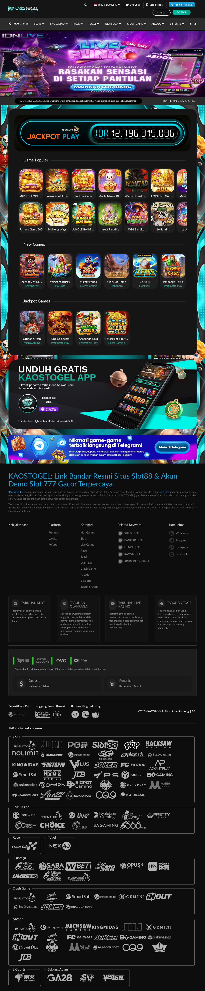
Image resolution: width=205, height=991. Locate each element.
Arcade (157, 24)
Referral (53, 544)
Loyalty (52, 538)
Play (70, 136)
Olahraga (112, 24)
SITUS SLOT (132, 533)
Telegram (181, 540)
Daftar (181, 12)
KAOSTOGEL (15, 492)
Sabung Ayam (89, 586)
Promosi (53, 532)
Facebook (182, 554)
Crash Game (135, 24)
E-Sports (176, 24)
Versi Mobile (156, 5)
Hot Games (21, 23)
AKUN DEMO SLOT (136, 561)
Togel (92, 24)
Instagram (182, 547)
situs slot (164, 492)
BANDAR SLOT (134, 540)
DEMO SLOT (132, 547)
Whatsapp (182, 533)
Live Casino (57, 24)
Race (76, 24)
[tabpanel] (102, 64)
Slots (38, 24)
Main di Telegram (184, 5)
